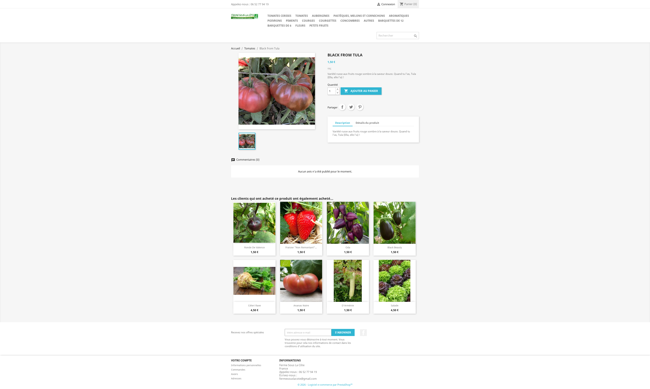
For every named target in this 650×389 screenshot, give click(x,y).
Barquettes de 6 (279, 25)
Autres (369, 21)
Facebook (363, 332)
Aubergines (320, 16)
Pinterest (359, 107)
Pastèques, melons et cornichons (359, 16)
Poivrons (274, 21)
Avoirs (234, 374)
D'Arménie (348, 305)
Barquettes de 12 (391, 21)
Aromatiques (399, 16)
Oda (347, 247)
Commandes (238, 369)
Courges (308, 21)
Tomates (301, 16)
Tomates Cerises (279, 16)
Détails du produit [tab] (367, 122)
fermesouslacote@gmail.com (298, 379)
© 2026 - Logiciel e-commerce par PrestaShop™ (325, 384)
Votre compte (241, 360)
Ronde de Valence (254, 247)
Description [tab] (342, 122)
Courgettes (327, 21)
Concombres (350, 21)
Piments (292, 21)
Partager (342, 107)
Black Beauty (394, 247)
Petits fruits (318, 25)
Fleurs (300, 25)
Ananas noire (301, 305)
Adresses (236, 378)
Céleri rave (254, 305)
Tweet (351, 107)
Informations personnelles (246, 365)
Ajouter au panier (361, 91)
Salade (394, 305)
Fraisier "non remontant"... (301, 247)
